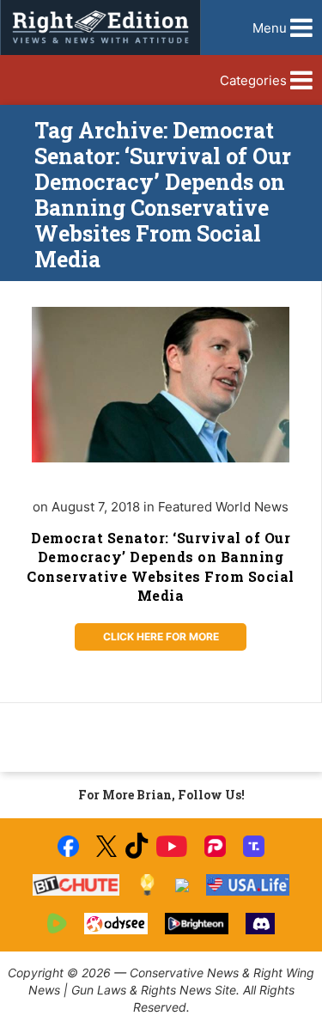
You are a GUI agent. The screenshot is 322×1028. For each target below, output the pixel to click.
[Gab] (182, 885)
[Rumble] (57, 923)
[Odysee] (115, 923)
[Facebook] (68, 846)
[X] (106, 846)
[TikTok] (136, 846)
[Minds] (147, 885)
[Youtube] (172, 846)
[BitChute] (76, 885)
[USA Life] (247, 885)
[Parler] (215, 846)
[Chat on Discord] (260, 923)
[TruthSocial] (253, 846)
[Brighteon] (197, 923)
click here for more (161, 636)
